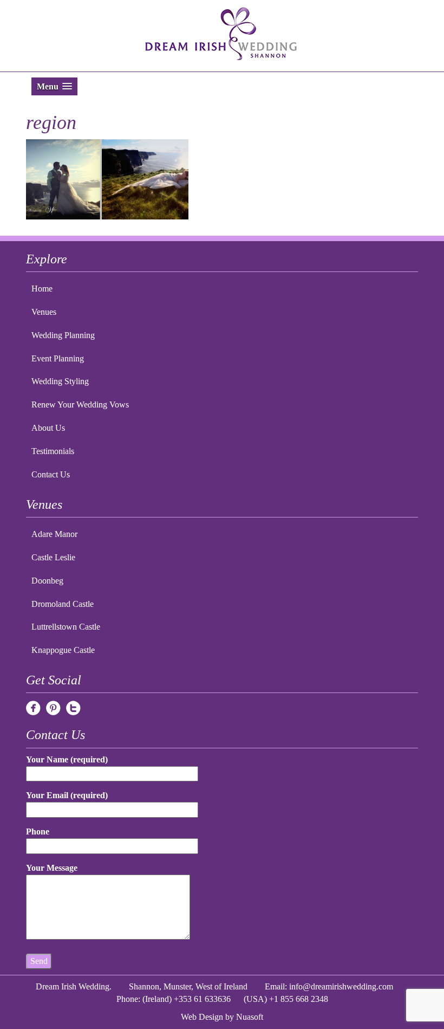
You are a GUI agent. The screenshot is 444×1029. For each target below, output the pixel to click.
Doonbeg (47, 580)
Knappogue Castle (63, 650)
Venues (43, 311)
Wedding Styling (60, 381)
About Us (48, 427)
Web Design (202, 1016)
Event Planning (57, 358)
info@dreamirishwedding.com (341, 986)
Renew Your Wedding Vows (80, 404)
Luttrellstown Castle (65, 626)
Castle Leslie (53, 557)
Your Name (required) (67, 759)
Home (42, 288)
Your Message (51, 867)
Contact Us (50, 474)
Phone (37, 831)
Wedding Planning (63, 335)
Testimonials (52, 451)
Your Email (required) (67, 795)
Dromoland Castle (62, 604)
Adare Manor (54, 534)
